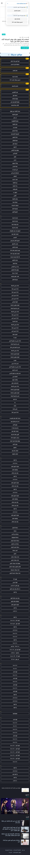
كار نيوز (15, 147)
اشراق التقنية (15, 114)
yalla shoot (15, 463)
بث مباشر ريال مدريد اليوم (15, 589)
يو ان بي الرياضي (15, 267)
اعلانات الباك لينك (15, 234)
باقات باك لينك (15, 228)
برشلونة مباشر (15, 470)
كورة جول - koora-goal (15, 623)
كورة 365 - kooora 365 (15, 656)
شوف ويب (15, 127)
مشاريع (15, 447)
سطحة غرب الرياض (15, 544)
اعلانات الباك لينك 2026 (15, 254)
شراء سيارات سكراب (15, 557)
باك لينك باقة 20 (15, 428)
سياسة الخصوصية (8, 850)
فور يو (15, 360)
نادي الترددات (15, 170)
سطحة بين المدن (15, 534)
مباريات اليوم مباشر (15, 466)
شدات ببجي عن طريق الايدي (15, 341)
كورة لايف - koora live (15, 745)
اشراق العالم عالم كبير (15, 241)
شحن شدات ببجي (15, 363)
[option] (15, 806)
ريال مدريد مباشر (15, 473)
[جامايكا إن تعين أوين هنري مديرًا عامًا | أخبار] (25, 842)
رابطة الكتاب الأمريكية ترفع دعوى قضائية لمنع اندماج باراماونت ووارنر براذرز (11, 834)
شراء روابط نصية (15, 224)
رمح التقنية (15, 183)
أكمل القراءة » (25, 48)
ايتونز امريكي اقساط (15, 354)
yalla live (15, 611)
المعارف (15, 176)
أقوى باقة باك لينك (15, 434)
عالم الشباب (15, 70)
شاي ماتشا (15, 409)
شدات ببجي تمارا (15, 289)
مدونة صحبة (15, 202)
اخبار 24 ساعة (15, 273)
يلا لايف (15, 592)
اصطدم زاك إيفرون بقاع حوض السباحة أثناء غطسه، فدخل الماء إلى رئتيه (15, 40)
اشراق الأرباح (15, 212)
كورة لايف (15, 672)
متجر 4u (15, 337)
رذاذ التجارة (15, 186)
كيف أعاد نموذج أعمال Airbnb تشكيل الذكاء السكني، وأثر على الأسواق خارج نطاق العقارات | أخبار (11, 828)
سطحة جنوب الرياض (15, 547)
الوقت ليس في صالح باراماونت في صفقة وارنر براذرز (11, 822)
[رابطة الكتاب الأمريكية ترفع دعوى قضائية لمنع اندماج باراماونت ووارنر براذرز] (25, 836)
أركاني (15, 196)
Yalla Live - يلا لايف (15, 646)
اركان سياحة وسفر (15, 105)
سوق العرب (15, 425)
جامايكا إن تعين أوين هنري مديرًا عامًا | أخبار (11, 841)
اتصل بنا (10, 852)
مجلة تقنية (15, 263)
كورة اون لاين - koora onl (15, 649)
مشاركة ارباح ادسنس (15, 64)
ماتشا (15, 406)
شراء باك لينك (15, 218)
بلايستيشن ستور (15, 383)
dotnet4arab (26, 37)
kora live (15, 668)
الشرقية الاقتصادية (15, 134)
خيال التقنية (15, 124)
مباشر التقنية (15, 199)
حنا (15, 402)
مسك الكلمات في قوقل (15, 111)
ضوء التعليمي (15, 92)
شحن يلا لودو (15, 370)
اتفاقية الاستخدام (17, 850)
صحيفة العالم (15, 280)
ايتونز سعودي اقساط (15, 305)
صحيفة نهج (15, 144)
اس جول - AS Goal (15, 659)
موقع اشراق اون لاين (15, 102)
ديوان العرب (15, 444)
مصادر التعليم (15, 260)
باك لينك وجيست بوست (15, 257)
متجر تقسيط (15, 321)
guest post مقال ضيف (15, 421)
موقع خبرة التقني (15, 150)
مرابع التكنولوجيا (15, 121)
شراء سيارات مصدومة (15, 570)
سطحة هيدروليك (15, 537)
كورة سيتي (15, 582)
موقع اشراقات (15, 99)
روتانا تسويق (15, 163)
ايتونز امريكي (15, 302)
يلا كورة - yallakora (15, 653)
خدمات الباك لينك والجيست (15, 418)
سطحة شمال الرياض (15, 541)
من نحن (23, 850)
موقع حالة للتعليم (15, 270)
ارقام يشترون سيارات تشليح (15, 567)
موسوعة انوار (15, 209)
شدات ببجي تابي (15, 295)
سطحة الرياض (15, 528)
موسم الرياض (15, 247)
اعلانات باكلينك (15, 454)
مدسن (15, 160)
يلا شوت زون (15, 774)
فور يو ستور (15, 334)
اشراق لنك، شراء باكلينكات (15, 231)
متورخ (15, 157)
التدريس (15, 237)
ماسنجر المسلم (15, 86)
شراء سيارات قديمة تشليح (15, 573)
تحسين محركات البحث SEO (15, 80)
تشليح (15, 554)
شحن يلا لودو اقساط (15, 308)
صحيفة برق (15, 95)
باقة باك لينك (15, 77)
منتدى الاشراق (15, 244)
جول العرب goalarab (15, 586)
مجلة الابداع (15, 166)
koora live (15, 633)
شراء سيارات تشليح (15, 560)
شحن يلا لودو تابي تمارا (15, 347)
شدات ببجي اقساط (15, 286)
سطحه (15, 531)
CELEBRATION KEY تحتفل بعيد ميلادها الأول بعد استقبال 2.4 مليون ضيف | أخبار (15, 812)
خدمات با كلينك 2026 (15, 438)
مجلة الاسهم (15, 131)
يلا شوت (15, 460)
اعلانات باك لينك (15, 451)
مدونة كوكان (15, 140)
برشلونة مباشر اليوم (15, 601)
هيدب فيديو (15, 179)
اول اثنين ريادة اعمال (15, 61)
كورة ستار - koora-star (15, 620)
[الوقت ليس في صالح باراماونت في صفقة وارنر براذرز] (25, 823)
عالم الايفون (15, 137)
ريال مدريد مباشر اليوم (15, 598)
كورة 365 (15, 579)
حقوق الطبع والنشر (17, 852)
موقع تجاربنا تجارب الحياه (15, 441)
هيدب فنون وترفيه (15, 276)
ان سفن (15, 118)
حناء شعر (15, 399)
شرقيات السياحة (15, 205)
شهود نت (15, 192)
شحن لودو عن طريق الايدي (15, 373)
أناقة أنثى (15, 153)
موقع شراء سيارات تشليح (15, 563)
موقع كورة (15, 713)
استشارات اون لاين (15, 173)
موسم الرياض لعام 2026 (15, 250)
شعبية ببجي (15, 376)
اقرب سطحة (15, 550)
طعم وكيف (15, 189)
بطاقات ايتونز (15, 380)
